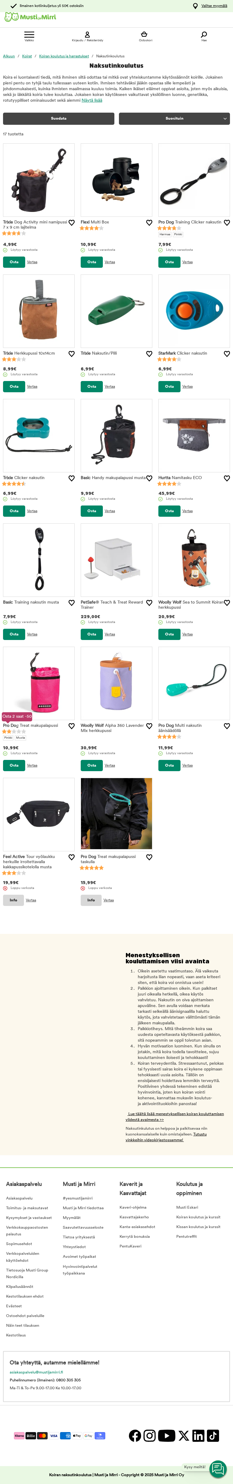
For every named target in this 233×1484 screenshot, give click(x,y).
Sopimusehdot (19, 1244)
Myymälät (72, 1218)
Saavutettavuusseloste (83, 1228)
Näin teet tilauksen (22, 1326)
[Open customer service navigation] (218, 1469)
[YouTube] (166, 1436)
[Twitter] (183, 1436)
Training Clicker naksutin (189, 222)
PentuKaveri (130, 1246)
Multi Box (95, 222)
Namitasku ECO (180, 478)
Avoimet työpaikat (79, 1257)
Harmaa (165, 234)
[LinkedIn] (198, 1436)
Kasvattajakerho (134, 1217)
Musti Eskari (187, 1208)
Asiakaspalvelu (19, 1198)
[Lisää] (72, 223)
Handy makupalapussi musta (113, 478)
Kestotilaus (16, 1335)
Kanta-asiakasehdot (137, 1227)
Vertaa (32, 262)
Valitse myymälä (214, 6)
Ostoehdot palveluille (25, 1316)
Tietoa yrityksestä (79, 1237)
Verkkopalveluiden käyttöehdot (22, 1257)
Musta (20, 738)
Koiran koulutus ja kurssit (198, 1217)
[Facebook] (134, 1436)
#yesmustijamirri (78, 1198)
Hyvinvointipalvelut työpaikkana (80, 1270)
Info (13, 900)
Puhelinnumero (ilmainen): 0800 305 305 (45, 1380)
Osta (14, 262)
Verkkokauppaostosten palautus (27, 1231)
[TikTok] (212, 1436)
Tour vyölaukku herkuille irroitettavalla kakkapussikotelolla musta (29, 862)
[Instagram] (149, 1436)
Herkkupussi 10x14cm (29, 353)
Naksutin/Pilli (99, 353)
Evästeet (14, 1306)
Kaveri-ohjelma (133, 1208)
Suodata (58, 119)
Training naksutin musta (31, 602)
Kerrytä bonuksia (135, 1237)
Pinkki (178, 234)
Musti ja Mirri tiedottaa (83, 1208)
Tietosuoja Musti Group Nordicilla (27, 1273)
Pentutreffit (186, 1237)
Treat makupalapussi (30, 725)
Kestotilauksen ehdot (25, 1296)
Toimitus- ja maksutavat (27, 1208)
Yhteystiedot (74, 1247)
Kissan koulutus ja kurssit (198, 1227)
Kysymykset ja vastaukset (29, 1218)
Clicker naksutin (182, 353)
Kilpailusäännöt (19, 1287)
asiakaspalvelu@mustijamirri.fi (36, 1372)
